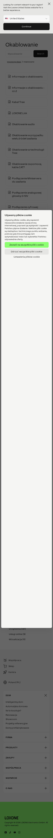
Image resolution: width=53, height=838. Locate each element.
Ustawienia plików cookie (26, 257)
